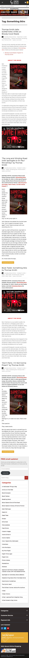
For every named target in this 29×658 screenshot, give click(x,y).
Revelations (5, 563)
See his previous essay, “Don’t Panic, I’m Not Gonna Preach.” (14, 184)
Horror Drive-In (6, 534)
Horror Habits (6, 538)
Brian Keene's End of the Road (11, 502)
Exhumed (5, 522)
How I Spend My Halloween (10, 541)
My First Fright (6, 550)
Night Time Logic (7, 554)
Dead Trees (5, 515)
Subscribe (5, 473)
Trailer (6, 276)
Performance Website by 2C (7, 656)
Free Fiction (5, 528)
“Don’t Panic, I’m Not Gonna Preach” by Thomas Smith (14, 364)
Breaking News (6, 38)
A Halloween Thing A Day (9, 486)
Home (2, 8)
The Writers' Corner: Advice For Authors (13, 587)
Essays (3, 169)
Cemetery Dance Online (10, 36)
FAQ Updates (6, 525)
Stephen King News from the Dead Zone (14, 578)
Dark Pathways (6, 509)
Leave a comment (17, 40)
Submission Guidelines (9, 581)
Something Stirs (13, 169)
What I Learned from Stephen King (12, 597)
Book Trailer (8, 274)
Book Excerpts (6, 493)
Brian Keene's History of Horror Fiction (13, 505)
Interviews (5, 544)
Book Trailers (6, 496)
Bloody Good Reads (16, 38)
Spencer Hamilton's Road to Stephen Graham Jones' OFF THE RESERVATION (13, 570)
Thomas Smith (7, 40)
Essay (7, 369)
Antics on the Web (7, 489)
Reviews (4, 566)
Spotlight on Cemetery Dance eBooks (13, 574)
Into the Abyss (6, 547)
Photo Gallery (6, 560)
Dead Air (4, 512)
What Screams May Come (9, 600)
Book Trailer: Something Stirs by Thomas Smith (14, 269)
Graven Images (6, 531)
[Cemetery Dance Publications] (14, 2)
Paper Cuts (5, 557)
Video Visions (6, 594)
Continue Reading (8, 262)
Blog (7, 8)
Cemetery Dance (17, 286)
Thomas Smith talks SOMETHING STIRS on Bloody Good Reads (11, 31)
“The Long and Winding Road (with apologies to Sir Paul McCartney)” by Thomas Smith (14, 161)
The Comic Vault (7, 584)
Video (3, 274)
